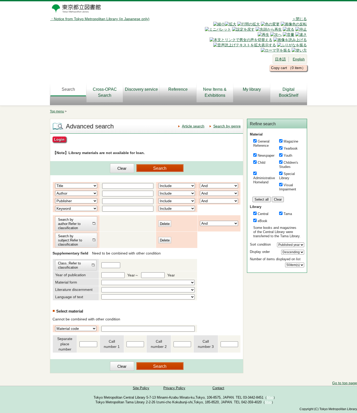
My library (252, 89)
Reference (178, 89)
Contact (218, 388)
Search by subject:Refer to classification (70, 240)
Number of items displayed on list (275, 259)
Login (59, 139)
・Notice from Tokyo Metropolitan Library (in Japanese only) (99, 19)
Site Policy (141, 388)
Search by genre (227, 126)
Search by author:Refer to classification (69, 224)
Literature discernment (74, 289)
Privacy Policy (174, 388)
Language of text (69, 297)
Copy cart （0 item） (288, 68)
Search (68, 89)
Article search (193, 126)
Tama (288, 214)
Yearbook (291, 148)
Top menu (57, 111)
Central (263, 214)
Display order (260, 252)
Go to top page (344, 383)
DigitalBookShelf (288, 92)
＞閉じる (299, 19)
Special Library (287, 176)
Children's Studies (288, 165)
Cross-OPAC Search (105, 92)
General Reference (261, 143)
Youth (288, 155)
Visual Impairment (287, 187)
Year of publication (70, 275)
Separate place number (64, 344)
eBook (262, 221)
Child (261, 163)
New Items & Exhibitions (215, 92)
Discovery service (141, 89)
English (299, 59)
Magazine (291, 141)
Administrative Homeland (264, 180)
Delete (165, 224)
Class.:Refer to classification (69, 265)
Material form (66, 282)
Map (270, 397)
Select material (69, 311)
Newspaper (266, 155)
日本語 (280, 59)
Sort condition (260, 244)
